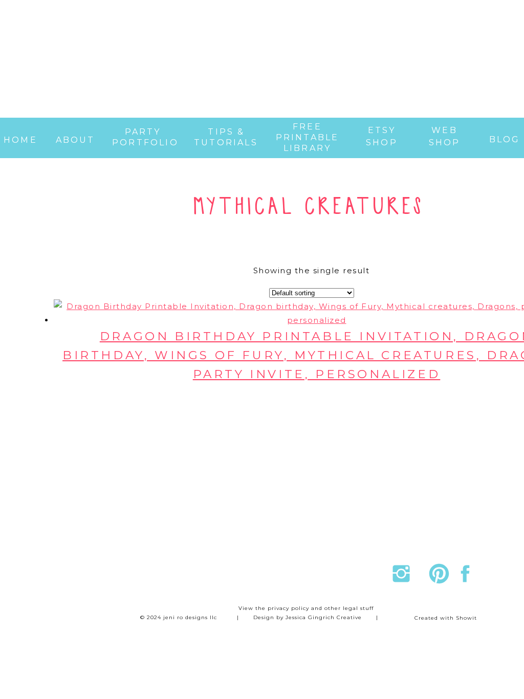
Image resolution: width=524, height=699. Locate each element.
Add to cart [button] (330, 402)
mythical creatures (308, 207)
